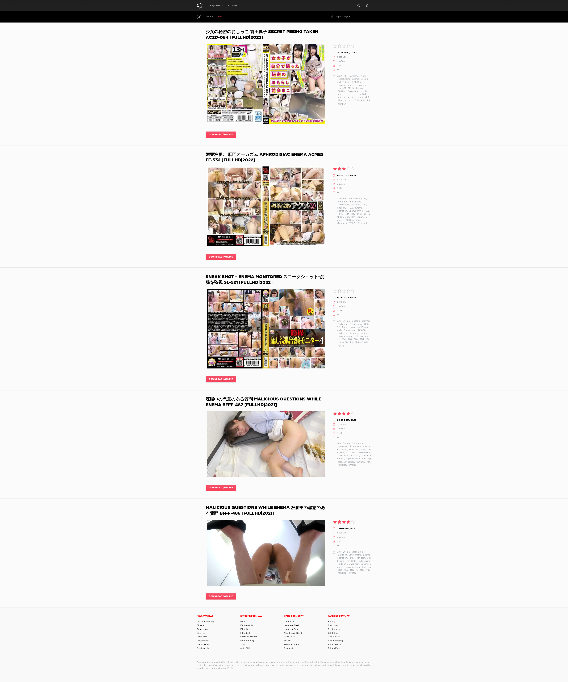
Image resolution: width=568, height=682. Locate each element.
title (242, 17)
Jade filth (350, 217)
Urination (364, 91)
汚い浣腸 (349, 342)
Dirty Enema (203, 641)
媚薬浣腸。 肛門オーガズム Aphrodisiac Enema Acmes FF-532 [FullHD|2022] (264, 157)
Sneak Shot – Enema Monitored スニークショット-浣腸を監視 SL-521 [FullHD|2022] (265, 279)
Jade (242, 644)
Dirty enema (356, 324)
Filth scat (360, 214)
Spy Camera (334, 629)
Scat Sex (341, 57)
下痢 (344, 339)
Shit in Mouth (334, 644)
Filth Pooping (247, 641)
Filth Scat (245, 633)
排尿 (367, 97)
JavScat (341, 61)
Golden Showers (248, 637)
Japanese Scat (291, 629)
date (220, 17)
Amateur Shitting (205, 621)
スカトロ (351, 97)
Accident (342, 199)
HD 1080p (355, 82)
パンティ (365, 223)
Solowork (352, 91)
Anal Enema (343, 79)
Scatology (357, 88)
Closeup (355, 321)
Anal (363, 76)
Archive (232, 6)
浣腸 (368, 100)
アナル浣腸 (360, 94)
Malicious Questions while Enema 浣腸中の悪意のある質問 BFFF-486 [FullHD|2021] (265, 510)
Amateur (354, 76)
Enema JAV (354, 211)
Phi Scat (288, 641)
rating (227, 17)
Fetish (345, 82)
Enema (355, 79)
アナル (350, 94)
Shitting (341, 91)
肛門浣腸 (351, 465)
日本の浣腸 (359, 100)
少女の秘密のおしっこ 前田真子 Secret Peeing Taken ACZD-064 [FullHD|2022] (262, 34)
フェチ (360, 97)
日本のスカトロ (344, 100)
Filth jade (349, 214)
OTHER (347, 88)
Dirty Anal (202, 637)
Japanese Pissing (292, 625)
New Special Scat (293, 633)
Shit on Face (334, 648)
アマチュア (354, 223)
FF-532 (365, 211)
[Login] (367, 5)
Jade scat (342, 333)
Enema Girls (203, 644)
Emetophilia (203, 648)
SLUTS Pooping (336, 641)
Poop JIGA (289, 637)
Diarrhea (355, 205)
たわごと (341, 94)
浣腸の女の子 (361, 342)
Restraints (289, 648)
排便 (349, 339)
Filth (340, 214)
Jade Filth (245, 648)
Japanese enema (346, 85)
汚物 (367, 462)
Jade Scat (289, 621)
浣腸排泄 (341, 465)
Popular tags (342, 17)
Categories (214, 6)
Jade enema (363, 452)
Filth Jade (245, 629)
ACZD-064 (342, 76)
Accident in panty (357, 199)
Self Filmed (333, 633)
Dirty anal (342, 324)
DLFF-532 (348, 208)
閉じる (340, 346)
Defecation (343, 205)
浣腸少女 (341, 104)
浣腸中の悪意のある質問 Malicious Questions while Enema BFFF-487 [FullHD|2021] (263, 402)
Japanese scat (345, 336)
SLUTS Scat (333, 637)
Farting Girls (246, 625)
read (235, 17)
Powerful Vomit (292, 644)
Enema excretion (351, 327)
